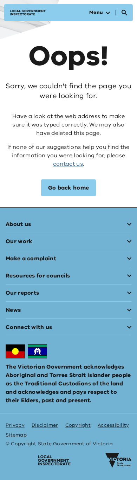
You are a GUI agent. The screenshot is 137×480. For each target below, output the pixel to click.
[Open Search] (124, 12)
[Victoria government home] (118, 460)
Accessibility (113, 425)
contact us (68, 164)
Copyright (78, 425)
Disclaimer (45, 425)
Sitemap (16, 435)
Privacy (15, 425)
